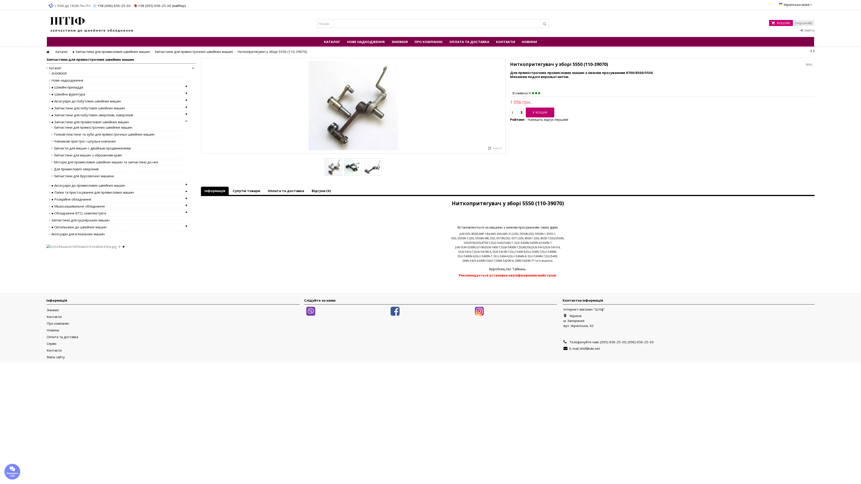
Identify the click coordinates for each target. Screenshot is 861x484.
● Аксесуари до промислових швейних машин (88, 185)
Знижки (53, 310)
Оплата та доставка (286, 190)
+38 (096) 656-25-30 (114, 5)
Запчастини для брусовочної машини (84, 176)
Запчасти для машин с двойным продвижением (92, 148)
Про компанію (58, 323)
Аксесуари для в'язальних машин (78, 234)
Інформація (214, 190)
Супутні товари (246, 190)
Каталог (55, 68)
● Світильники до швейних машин (79, 227)
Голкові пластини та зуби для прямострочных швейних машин (104, 134)
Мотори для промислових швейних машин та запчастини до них (106, 162)
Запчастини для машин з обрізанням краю (88, 155)
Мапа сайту (56, 357)
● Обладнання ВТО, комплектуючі (78, 213)
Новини (53, 330)
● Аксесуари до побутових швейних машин (86, 101)
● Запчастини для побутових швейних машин (88, 108)
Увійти (809, 30)
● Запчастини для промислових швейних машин (90, 122)
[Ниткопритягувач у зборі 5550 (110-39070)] (333, 166)
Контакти (54, 317)
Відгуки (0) (321, 190)
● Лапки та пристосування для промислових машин (92, 192)
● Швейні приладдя (67, 87)
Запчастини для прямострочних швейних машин (93, 127)
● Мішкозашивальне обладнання (78, 206)
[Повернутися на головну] (47, 52)
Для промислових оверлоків (76, 169)
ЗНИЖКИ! (59, 73)
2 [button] (123, 247)
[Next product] (814, 51)
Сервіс (52, 343)
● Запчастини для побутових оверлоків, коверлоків (92, 115)
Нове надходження (67, 80)
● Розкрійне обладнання (71, 199)
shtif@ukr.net (590, 348)
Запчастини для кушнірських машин (80, 220)
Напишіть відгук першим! (548, 119)
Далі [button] (503, 106)
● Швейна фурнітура (68, 94)
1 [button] (119, 247)
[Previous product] (811, 51)
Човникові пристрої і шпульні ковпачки (85, 141)
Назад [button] (203, 106)
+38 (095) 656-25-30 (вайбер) (162, 5)
